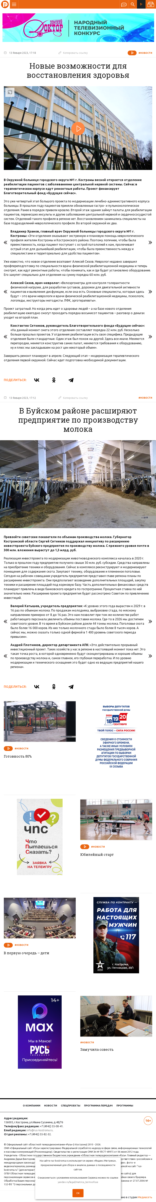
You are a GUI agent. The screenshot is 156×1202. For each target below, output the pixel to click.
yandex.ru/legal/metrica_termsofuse (78, 1182)
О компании (31, 1105)
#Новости (145, 53)
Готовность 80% (18, 756)
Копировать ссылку (73, 52)
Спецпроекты (70, 1105)
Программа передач (98, 1105)
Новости (50, 1105)
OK (78, 1193)
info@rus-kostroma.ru (40, 1130)
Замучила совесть (97, 1049)
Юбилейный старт (97, 854)
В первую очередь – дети (26, 953)
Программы (124, 1105)
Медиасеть (145, 1197)
